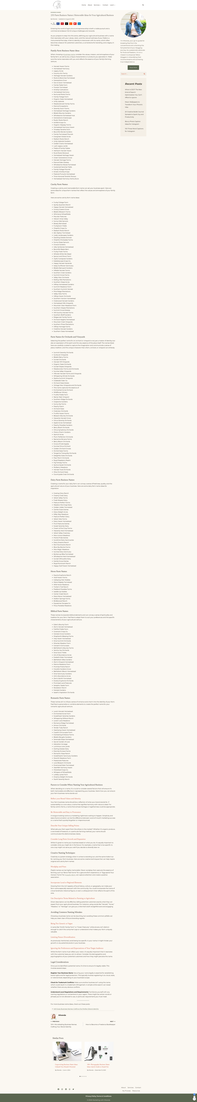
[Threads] (69, 1089)
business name (69, 54)
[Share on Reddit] (70, 23)
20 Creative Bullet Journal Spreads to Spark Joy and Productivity (134, 114)
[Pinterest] (62, 1089)
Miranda (54, 19)
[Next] (111, 1058)
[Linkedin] (65, 1089)
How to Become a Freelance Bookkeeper (100, 1023)
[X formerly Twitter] (73, 1089)
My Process (126, 1091)
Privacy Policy (91, 1096)
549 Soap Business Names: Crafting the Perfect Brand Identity (76, 1009)
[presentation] (67, 1051)
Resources (136, 1091)
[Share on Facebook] (58, 23)
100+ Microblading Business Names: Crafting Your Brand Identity (64, 1024)
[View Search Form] (143, 5)
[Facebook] (58, 1089)
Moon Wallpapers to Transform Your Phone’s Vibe (133, 104)
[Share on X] (66, 23)
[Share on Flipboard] (75, 23)
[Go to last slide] (55, 1058)
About (90, 5)
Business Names (56, 12)
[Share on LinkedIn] (79, 23)
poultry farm (70, 875)
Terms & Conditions (104, 1096)
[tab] (81, 1076)
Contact (105, 5)
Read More (133, 67)
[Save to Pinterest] (62, 23)
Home (84, 5)
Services (131, 1087)
